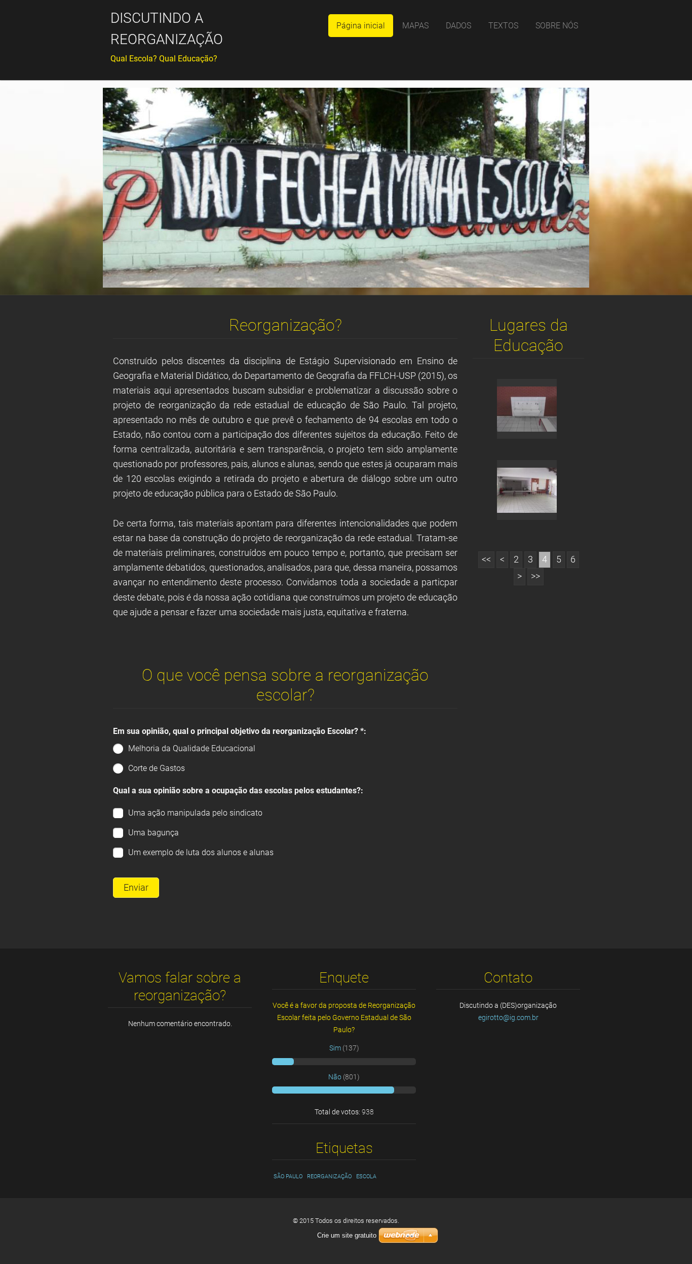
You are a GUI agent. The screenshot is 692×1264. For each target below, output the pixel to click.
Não (334, 1077)
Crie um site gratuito (346, 1235)
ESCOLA (366, 1176)
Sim (335, 1048)
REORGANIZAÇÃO (329, 1176)
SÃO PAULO (288, 1176)
